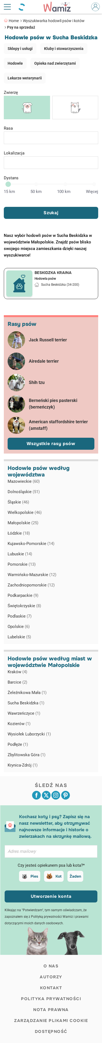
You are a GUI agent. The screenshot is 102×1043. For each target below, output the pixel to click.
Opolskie (19, 626)
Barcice (17, 682)
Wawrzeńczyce (24, 713)
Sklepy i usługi (20, 48)
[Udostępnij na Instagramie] (55, 795)
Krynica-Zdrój (23, 765)
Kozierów (19, 723)
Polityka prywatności (51, 999)
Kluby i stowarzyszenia (64, 48)
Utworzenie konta (51, 896)
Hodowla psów (45, 279)
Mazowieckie (24, 481)
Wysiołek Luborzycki (29, 734)
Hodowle (15, 63)
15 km (9, 191)
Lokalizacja (14, 153)
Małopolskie (23, 522)
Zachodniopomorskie (31, 585)
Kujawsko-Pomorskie (31, 543)
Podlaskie (20, 616)
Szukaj (51, 213)
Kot (58, 876)
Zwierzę (11, 92)
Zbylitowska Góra (26, 754)
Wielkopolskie (25, 512)
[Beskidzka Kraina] (19, 283)
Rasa (8, 128)
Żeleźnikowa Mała (27, 692)
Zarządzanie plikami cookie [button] (51, 1020)
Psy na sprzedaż (21, 27)
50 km (36, 191)
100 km (63, 191)
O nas (51, 966)
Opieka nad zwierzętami (55, 63)
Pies (34, 876)
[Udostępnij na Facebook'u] (36, 795)
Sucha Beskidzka (26, 703)
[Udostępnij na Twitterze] (46, 795)
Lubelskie (19, 636)
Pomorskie (22, 564)
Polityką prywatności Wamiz (52, 917)
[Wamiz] (59, 7)
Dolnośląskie (24, 491)
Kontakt (51, 988)
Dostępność (51, 1031)
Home (14, 21)
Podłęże (18, 744)
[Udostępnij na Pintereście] (65, 795)
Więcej (92, 191)
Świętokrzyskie (24, 605)
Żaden (75, 876)
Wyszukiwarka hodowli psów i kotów (54, 21)
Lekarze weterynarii (25, 78)
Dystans (11, 177)
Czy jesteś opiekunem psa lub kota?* (51, 865)
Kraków (17, 671)
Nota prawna (51, 1009)
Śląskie (18, 502)
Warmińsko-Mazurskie (32, 574)
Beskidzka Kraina (53, 272)
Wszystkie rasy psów (51, 443)
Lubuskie (20, 554)
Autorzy (51, 977)
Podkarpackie (23, 595)
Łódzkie (19, 533)
